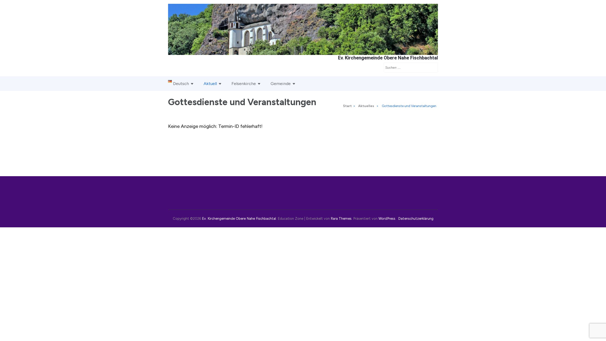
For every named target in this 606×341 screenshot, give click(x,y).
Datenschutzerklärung (415, 218)
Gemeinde (281, 83)
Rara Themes (341, 218)
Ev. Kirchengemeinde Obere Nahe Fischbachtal (388, 58)
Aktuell (210, 83)
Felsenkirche (244, 83)
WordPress (387, 218)
